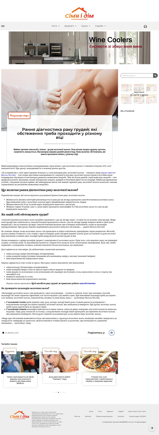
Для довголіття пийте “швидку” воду (59, 378)
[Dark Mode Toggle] (152, 428)
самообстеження (87, 283)
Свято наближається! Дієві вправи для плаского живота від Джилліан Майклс (20, 380)
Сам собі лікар (51, 351)
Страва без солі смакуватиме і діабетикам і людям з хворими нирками (99, 379)
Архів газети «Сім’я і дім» (137, 411)
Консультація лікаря (19, 115)
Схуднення (9, 351)
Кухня (84, 26)
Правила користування (104, 416)
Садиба (99, 26)
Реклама (88, 416)
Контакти (121, 416)
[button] (112, 333)
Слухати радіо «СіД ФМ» (137, 416)
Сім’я (54, 26)
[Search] (155, 75)
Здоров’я (69, 26)
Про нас (77, 416)
